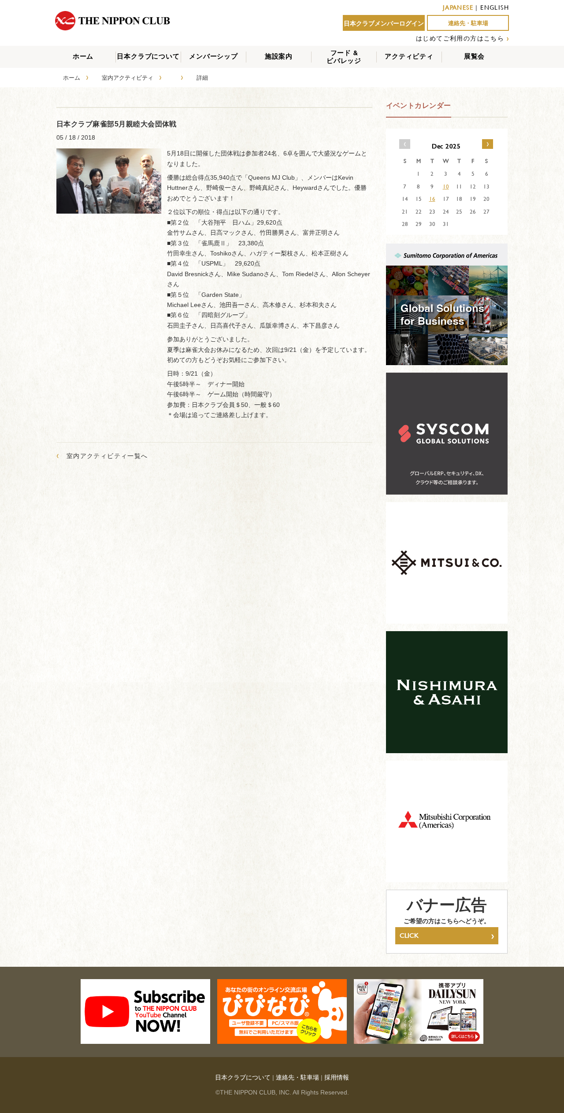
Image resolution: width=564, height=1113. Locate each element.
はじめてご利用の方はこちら (460, 38)
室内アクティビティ (127, 77)
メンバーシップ (213, 56)
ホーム (83, 56)
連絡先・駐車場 (468, 23)
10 (446, 186)
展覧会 (474, 56)
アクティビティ (409, 56)
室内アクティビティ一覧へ (102, 455)
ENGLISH (494, 7)
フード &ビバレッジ (344, 56)
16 (432, 199)
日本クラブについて (148, 56)
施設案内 (279, 56)
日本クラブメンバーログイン (384, 23)
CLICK (447, 935)
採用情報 (336, 1077)
